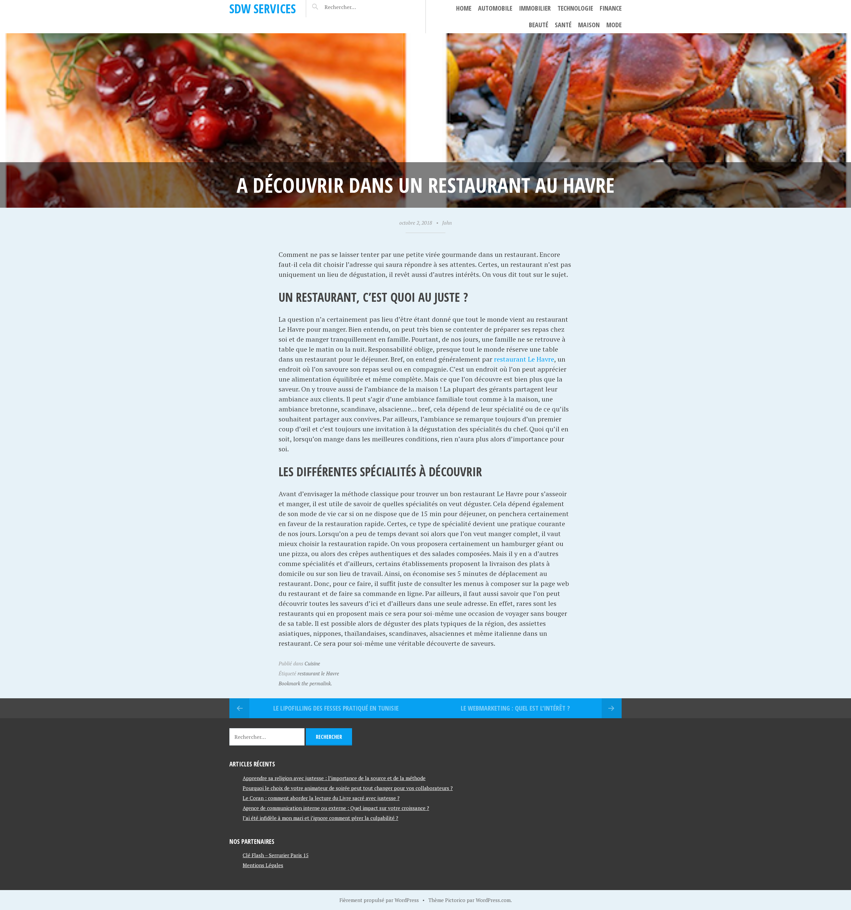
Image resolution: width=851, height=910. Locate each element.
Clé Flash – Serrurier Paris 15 (275, 855)
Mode (614, 24)
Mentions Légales (263, 865)
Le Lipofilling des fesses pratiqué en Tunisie (336, 708)
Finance (611, 8)
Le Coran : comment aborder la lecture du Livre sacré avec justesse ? (321, 798)
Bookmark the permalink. (305, 683)
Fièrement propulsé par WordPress (379, 900)
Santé (563, 24)
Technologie (575, 8)
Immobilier (535, 8)
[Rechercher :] (352, 7)
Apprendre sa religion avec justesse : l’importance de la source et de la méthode (334, 778)
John (447, 222)
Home (463, 8)
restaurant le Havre (318, 673)
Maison (589, 24)
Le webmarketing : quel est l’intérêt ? (515, 708)
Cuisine (312, 663)
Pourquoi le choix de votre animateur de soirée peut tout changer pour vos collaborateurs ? (348, 788)
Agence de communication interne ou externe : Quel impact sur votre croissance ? (336, 808)
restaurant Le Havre (524, 359)
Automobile (495, 8)
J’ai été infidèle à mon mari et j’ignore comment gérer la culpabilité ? (320, 818)
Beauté (538, 24)
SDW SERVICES (262, 8)
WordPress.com (493, 900)
